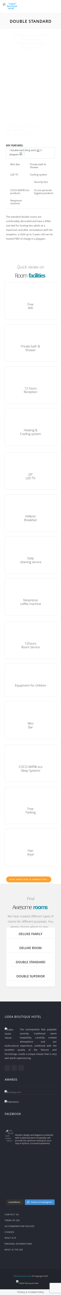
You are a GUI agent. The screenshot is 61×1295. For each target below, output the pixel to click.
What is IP (10, 1238)
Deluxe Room (30, 948)
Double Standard (30, 962)
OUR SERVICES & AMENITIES (28, 879)
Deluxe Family (30, 934)
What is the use (14, 1249)
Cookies (9, 1232)
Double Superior (30, 976)
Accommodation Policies (19, 1226)
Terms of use (12, 1220)
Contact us (12, 1214)
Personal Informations (18, 1243)
